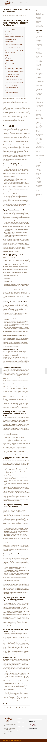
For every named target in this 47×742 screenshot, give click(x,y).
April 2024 (38, 168)
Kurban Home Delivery (20, 726)
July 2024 (37, 164)
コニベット (38, 158)
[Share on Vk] (22, 707)
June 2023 (38, 176)
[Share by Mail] (28, 707)
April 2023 (38, 178)
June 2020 (38, 197)
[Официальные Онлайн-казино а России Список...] (1, 371)
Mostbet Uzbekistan (39, 88)
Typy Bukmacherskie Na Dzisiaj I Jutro (12, 87)
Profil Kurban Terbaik (39, 26)
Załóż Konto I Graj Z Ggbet (10, 33)
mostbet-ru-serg (39, 89)
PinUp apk (38, 98)
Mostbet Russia (39, 85)
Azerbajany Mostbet (39, 53)
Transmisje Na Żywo (8, 58)
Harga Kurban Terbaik (40, 14)
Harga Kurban (38, 13)
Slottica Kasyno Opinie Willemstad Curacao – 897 (39, 126)
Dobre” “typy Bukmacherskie (10, 52)
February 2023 (38, 181)
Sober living (38, 131)
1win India (38, 35)
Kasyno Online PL (39, 66)
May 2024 (38, 166)
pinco (37, 97)
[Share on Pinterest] (13, 707)
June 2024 (38, 165)
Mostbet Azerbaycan (39, 73)
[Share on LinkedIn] (16, 707)
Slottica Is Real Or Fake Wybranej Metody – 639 (39, 122)
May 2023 (38, 177)
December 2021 (39, 193)
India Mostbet (38, 65)
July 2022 (37, 190)
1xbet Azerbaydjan (39, 45)
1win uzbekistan (39, 40)
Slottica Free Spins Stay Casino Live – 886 (39, 118)
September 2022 (39, 187)
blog (37, 57)
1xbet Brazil (38, 47)
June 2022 (38, 191)
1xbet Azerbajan (39, 44)
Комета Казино (39, 154)
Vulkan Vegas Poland (40, 144)
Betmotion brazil (39, 56)
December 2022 (39, 183)
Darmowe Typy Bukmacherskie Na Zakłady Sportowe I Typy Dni (16, 10)
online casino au (39, 93)
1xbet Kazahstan (39, 49)
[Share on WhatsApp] (10, 707)
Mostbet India (38, 78)
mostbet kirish (38, 80)
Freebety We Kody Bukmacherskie (11, 92)
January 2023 (38, 182)
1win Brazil (38, 33)
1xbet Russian (38, 51)
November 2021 (39, 194)
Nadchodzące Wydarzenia (9, 41)
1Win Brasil (38, 32)
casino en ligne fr (39, 60)
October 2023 (38, 173)
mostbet (13, 142)
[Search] (43, 3)
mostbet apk (38, 69)
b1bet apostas (38, 55)
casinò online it (38, 64)
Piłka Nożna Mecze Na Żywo (10, 77)
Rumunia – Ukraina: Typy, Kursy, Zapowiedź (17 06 (14, 94)
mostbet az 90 (38, 70)
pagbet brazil (38, 94)
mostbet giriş (38, 77)
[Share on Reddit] (25, 707)
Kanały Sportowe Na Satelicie (10, 39)
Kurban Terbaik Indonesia (21, 727)
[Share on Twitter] (7, 707)
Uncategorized (38, 132)
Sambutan (38, 27)
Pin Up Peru (38, 96)
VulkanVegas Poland (39, 146)
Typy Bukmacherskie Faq (9, 62)
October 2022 (38, 186)
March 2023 (38, 179)
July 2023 (37, 174)
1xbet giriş (38, 48)
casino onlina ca (39, 61)
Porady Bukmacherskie (9, 60)
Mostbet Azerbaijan (39, 72)
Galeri (37, 12)
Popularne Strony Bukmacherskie (11, 85)
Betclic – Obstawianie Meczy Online (11, 66)
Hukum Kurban (38, 17)
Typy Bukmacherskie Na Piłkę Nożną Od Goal (13, 57)
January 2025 (38, 162)
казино (37, 152)
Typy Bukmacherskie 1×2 (9, 34)
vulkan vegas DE (39, 138)
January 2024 (38, 172)
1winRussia (38, 41)
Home (37, 16)
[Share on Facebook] (4, 707)
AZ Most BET (38, 52)
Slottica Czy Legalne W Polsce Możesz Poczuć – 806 (39, 109)
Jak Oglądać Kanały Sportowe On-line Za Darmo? (14, 50)
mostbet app (21, 205)
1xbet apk (38, 43)
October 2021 (38, 195)
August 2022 (38, 189)
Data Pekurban (38, 10)
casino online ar (39, 62)
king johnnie (38, 68)
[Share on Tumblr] (19, 707)
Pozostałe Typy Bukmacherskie (10, 42)
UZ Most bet (38, 137)
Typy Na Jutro (7, 90)
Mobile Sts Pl (7, 31)
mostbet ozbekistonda (40, 81)
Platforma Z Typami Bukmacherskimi (11, 76)
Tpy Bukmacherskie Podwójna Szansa (12, 74)
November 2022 (39, 185)
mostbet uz (38, 86)
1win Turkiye (38, 39)
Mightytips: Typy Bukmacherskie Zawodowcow (13, 89)
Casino (37, 58)
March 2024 (38, 169)
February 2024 (38, 170)
